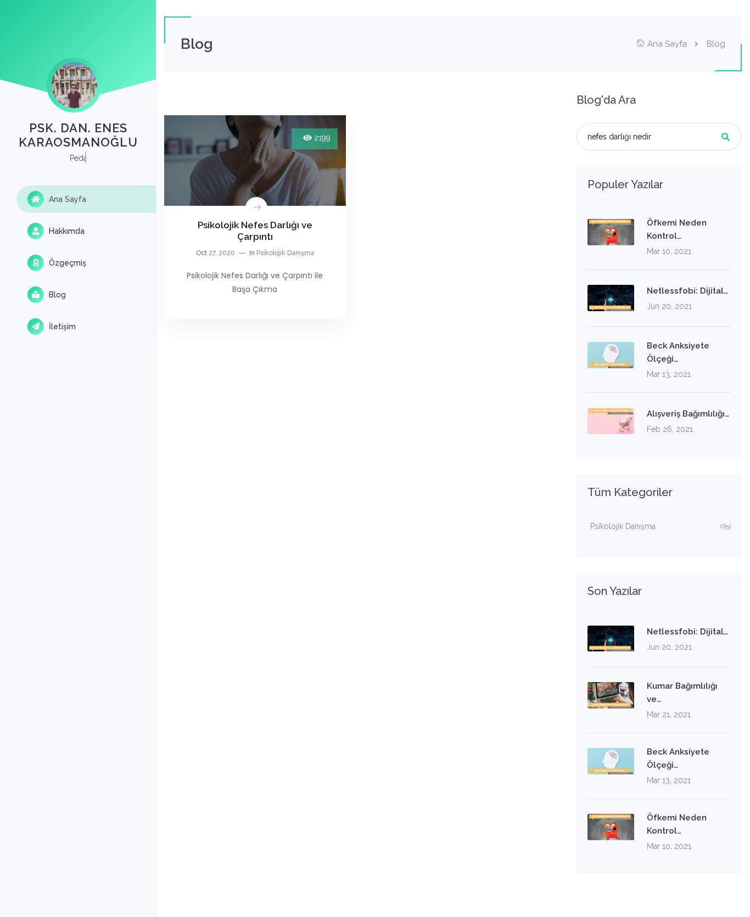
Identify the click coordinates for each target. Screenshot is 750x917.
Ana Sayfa (66, 199)
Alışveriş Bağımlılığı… (688, 414)
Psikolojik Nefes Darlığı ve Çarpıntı (255, 230)
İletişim (61, 326)
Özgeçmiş (66, 262)
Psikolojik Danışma (285, 253)
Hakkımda (66, 231)
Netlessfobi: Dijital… (687, 291)
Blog (56, 294)
